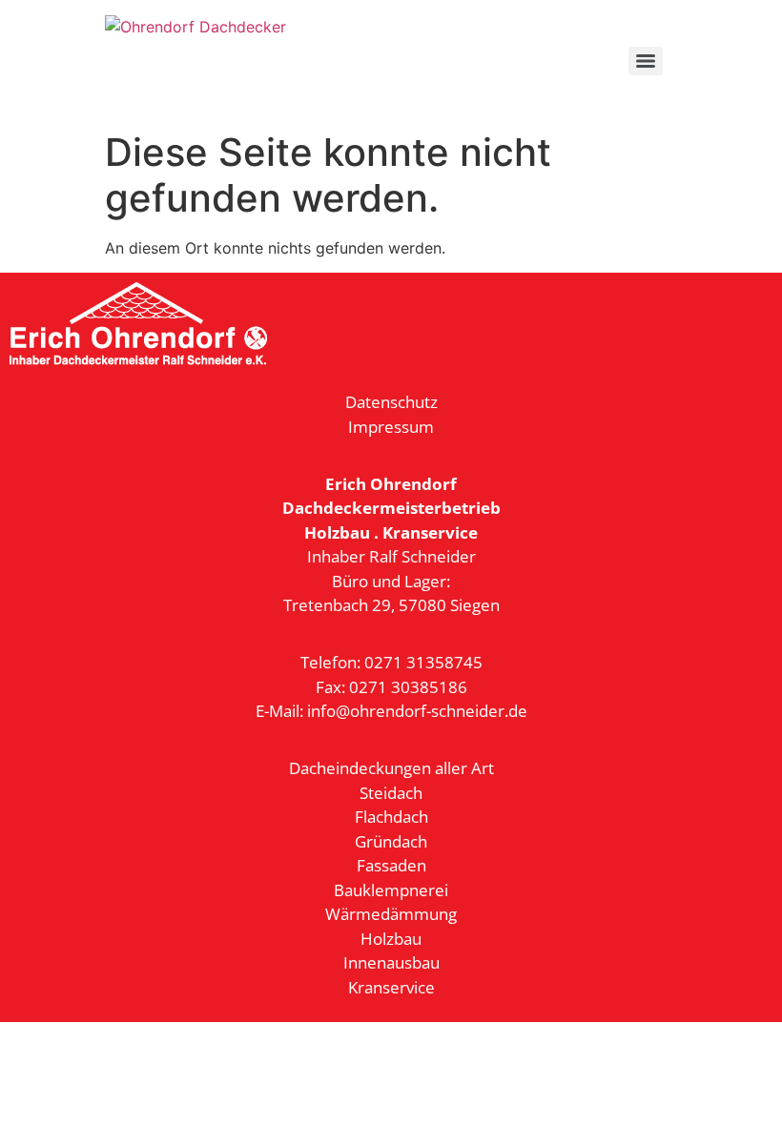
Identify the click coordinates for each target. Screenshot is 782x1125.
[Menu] (645, 61)
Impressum (391, 427)
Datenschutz (391, 402)
